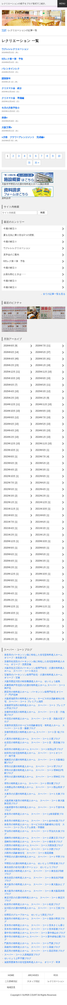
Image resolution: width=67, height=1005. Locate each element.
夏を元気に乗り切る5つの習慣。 (19, 235)
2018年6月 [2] (10, 626)
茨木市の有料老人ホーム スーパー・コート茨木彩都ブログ (34, 929)
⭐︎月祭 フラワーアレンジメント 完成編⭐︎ (23, 137)
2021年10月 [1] (42, 508)
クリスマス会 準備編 (13, 98)
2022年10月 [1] (11, 476)
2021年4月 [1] (10, 528)
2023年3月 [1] (42, 469)
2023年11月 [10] (43, 443)
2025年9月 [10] (42, 378)
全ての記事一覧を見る (54, 294)
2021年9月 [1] (10, 515)
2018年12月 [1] (11, 606)
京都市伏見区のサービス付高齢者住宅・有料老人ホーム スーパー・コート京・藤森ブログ (34, 727)
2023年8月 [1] (10, 456)
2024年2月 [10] (11, 437)
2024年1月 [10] (42, 437)
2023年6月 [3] (10, 463)
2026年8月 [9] (10, 345)
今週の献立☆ (10, 228)
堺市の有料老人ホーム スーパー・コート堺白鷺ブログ (32, 783)
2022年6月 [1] (42, 482)
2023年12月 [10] (12, 443)
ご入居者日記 (11, 981)
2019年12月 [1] (11, 574)
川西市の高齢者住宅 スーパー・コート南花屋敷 (28, 853)
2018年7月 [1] (42, 619)
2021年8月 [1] (42, 515)
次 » (37, 162)
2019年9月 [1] (10, 580)
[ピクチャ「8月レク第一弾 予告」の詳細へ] (46, 307)
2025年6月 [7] (10, 384)
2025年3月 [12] (42, 391)
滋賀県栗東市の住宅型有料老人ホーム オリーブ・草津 (32, 962)
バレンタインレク (11, 68)
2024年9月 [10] (42, 411)
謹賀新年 (6, 78)
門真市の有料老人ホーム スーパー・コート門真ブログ (32, 943)
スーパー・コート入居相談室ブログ (22, 954)
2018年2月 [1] (10, 639)
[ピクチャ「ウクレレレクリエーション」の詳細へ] (33, 307)
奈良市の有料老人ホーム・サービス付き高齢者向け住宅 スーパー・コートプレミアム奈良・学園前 (34, 826)
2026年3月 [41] (42, 358)
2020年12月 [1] (11, 541)
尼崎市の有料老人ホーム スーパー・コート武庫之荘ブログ (34, 838)
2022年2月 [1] (42, 495)
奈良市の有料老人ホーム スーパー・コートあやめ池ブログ (34, 820)
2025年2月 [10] (11, 398)
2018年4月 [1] (10, 632)
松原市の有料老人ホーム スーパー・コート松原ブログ (32, 904)
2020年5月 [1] (42, 554)
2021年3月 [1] (42, 528)
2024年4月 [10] (11, 430)
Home (11, 975)
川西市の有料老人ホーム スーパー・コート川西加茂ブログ (33, 845)
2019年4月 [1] (10, 593)
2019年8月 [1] (42, 580)
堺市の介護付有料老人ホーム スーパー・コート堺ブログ (33, 766)
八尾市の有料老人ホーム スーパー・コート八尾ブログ (32, 738)
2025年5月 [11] (42, 384)
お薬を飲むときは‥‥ (14, 274)
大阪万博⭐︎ (7, 127)
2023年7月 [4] (42, 456)
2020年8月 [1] (42, 547)
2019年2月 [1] (10, 600)
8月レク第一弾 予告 (12, 59)
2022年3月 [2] (10, 495)
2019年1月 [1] (42, 600)
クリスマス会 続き (12, 88)
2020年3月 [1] (42, 561)
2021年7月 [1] (10, 522)
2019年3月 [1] (42, 593)
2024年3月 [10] (42, 430)
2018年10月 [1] (11, 613)
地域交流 (11, 987)
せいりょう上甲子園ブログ (17, 958)
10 (59, 156)
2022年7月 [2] (10, 482)
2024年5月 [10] (42, 424)
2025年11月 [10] (43, 371)
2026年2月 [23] (11, 365)
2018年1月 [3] (42, 639)
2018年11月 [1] (42, 606)
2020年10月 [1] (42, 541)
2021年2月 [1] (10, 534)
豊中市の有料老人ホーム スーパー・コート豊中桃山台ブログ (34, 932)
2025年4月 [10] (11, 391)
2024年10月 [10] (12, 411)
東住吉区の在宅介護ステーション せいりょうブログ (31, 867)
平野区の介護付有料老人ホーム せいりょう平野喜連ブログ (34, 863)
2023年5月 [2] (42, 463)
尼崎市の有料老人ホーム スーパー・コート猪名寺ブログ (33, 841)
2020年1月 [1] (42, 567)
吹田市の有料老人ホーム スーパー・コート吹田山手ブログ (33, 749)
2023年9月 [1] (42, 450)
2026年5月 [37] (42, 352)
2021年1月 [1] (42, 534)
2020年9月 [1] (10, 547)
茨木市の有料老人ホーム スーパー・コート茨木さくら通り (34, 925)
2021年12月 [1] (42, 502)
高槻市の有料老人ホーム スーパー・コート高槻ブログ (32, 947)
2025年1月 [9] (42, 398)
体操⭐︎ (5, 117)
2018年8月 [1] (10, 619)
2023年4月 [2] (10, 469)
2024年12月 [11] (12, 404)
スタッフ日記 (33, 981)
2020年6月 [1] (10, 554)
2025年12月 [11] (12, 371)
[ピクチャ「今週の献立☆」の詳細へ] (8, 307)
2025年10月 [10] (12, 378)
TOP (4, 30)
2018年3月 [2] (42, 632)
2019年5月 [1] (42, 587)
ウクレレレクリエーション (15, 49)
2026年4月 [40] (11, 358)
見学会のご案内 (11, 254)
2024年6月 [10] (11, 424)
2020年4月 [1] (10, 561)
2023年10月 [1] (11, 450)
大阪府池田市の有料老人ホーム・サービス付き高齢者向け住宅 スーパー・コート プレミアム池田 (34, 700)
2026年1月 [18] (42, 365)
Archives (33, 975)
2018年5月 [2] (42, 626)
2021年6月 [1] (42, 522)
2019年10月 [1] (42, 574)
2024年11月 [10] (43, 404)
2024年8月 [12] (11, 417)
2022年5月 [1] (10, 489)
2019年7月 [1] (10, 587)
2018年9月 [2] (42, 613)
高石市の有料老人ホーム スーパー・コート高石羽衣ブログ (34, 951)
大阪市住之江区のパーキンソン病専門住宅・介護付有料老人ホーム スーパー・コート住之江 (34, 669)
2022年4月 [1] (42, 489)
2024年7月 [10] (42, 417)
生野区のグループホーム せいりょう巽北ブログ (28, 914)
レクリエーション (56, 981)
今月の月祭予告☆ (11, 107)
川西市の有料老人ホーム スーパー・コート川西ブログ (32, 849)
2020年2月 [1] (10, 567)
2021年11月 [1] (11, 508)
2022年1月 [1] (10, 502)
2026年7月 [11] (42, 345)
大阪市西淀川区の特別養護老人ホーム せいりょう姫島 (32, 681)
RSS (56, 975)
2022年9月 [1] (42, 476)
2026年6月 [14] (11, 352)
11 (29, 162)
